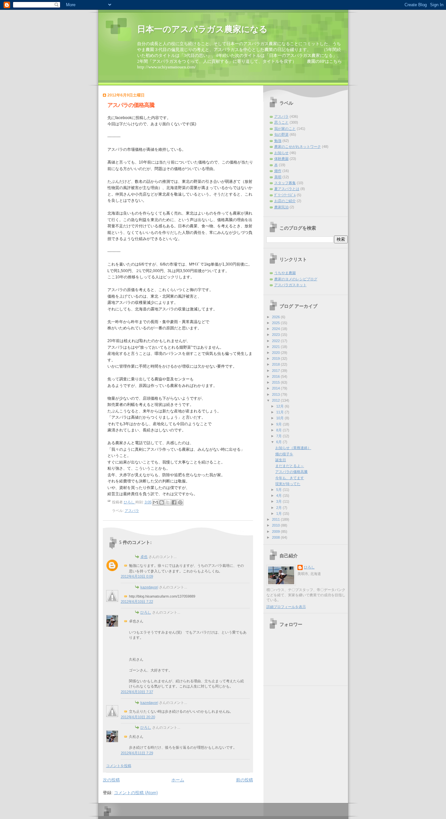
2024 (276, 329)
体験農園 (281, 159)
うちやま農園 (285, 273)
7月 (279, 436)
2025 (276, 323)
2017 (276, 371)
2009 (276, 531)
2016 (276, 376)
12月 (280, 406)
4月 (279, 495)
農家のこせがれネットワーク (297, 146)
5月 (279, 490)
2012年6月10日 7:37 (137, 692)
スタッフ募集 (285, 183)
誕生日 (280, 460)
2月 (279, 508)
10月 (280, 418)
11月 (280, 412)
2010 (276, 525)
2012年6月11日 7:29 (137, 753)
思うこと (281, 122)
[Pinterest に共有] (180, 502)
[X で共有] (168, 502)
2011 (276, 519)
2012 (276, 400)
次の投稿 (111, 779)
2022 (276, 341)
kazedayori (149, 587)
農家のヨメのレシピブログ (295, 279)
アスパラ (132, 511)
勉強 (277, 141)
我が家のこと (285, 129)
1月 (279, 513)
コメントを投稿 (118, 766)
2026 (276, 317)
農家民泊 (281, 207)
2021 (276, 347)
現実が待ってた (287, 484)
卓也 (144, 557)
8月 (279, 430)
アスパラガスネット (290, 285)
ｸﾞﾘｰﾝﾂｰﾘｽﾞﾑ (285, 195)
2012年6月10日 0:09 (137, 576)
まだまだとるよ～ (289, 466)
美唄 (277, 177)
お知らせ (281, 153)
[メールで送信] (155, 502)
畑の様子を (284, 454)
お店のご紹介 (285, 201)
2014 (276, 388)
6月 (279, 442)
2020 (276, 353)
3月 (279, 501)
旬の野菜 (281, 134)
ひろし (145, 612)
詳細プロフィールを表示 (286, 607)
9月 (279, 424)
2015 (276, 382)
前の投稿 (244, 779)
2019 (276, 358)
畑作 (277, 171)
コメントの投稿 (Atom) (136, 792)
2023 (276, 335)
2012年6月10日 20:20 (138, 717)
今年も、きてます (289, 478)
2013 (276, 394)
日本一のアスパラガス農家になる (202, 29)
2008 (276, 537)
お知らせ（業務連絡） (293, 448)
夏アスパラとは (286, 189)
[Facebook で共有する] (174, 502)
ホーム (177, 779)
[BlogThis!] (161, 502)
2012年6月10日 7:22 (137, 601)
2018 (276, 364)
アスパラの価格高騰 (291, 472)
